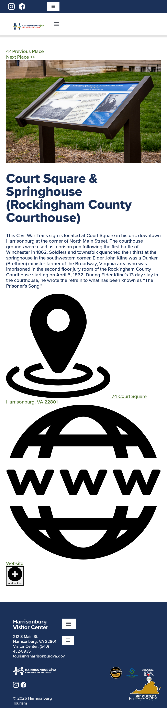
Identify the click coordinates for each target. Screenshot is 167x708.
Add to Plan (15, 583)
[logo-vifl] (148, 671)
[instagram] (11, 5)
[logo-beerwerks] (116, 669)
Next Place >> (20, 56)
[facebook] (22, 5)
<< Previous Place (25, 51)
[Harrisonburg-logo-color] (28, 25)
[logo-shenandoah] (132, 670)
